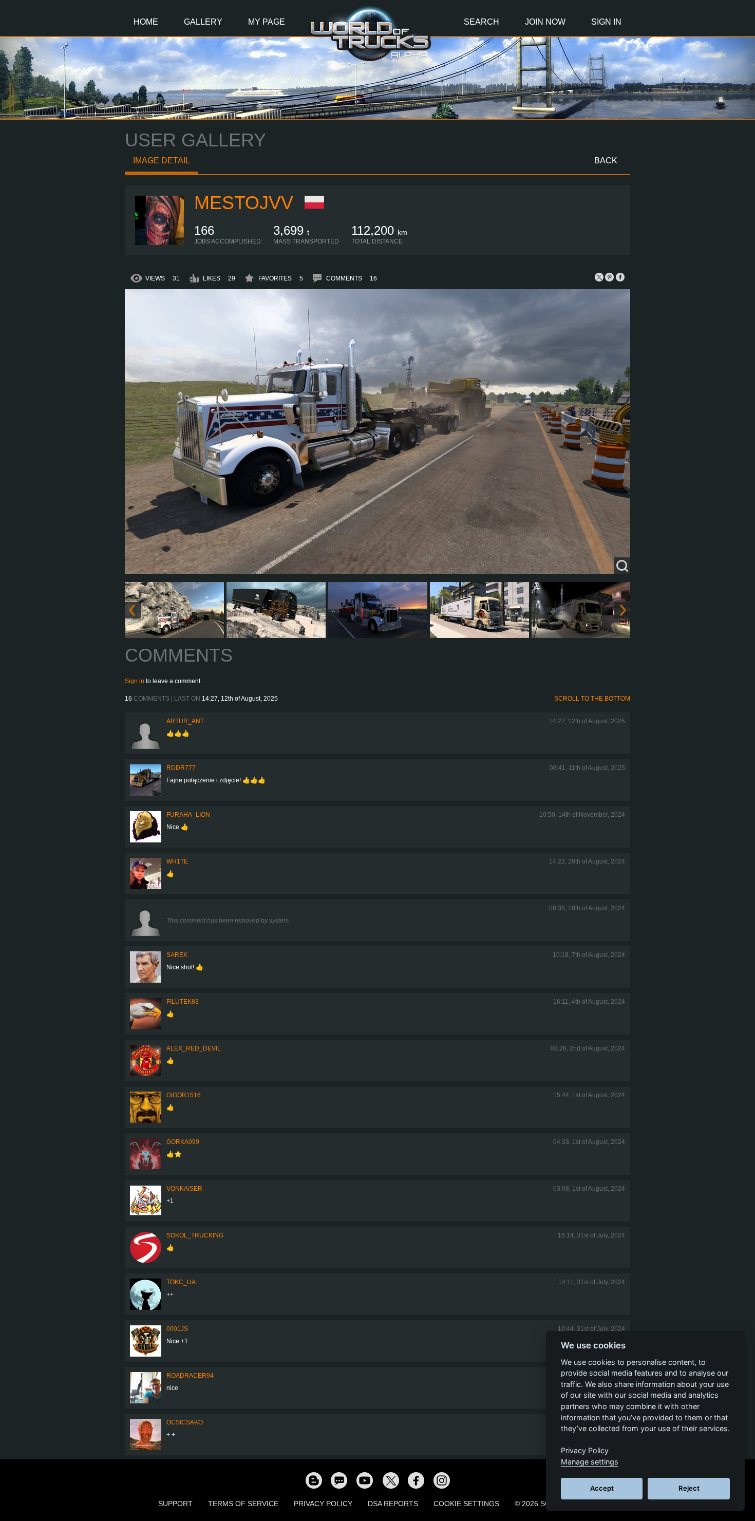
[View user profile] (159, 243)
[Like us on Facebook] (416, 1480)
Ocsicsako (184, 1422)
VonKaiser (184, 1188)
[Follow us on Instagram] (441, 1480)
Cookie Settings (466, 1503)
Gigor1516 (183, 1095)
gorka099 (182, 1142)
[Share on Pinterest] (610, 277)
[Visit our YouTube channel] (364, 1480)
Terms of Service (243, 1503)
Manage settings (589, 1461)
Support (175, 1503)
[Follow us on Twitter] (390, 1480)
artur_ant (185, 721)
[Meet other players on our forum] (339, 1480)
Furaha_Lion (188, 814)
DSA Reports (393, 1503)
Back (605, 160)
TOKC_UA (181, 1282)
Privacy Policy (323, 1503)
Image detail (161, 160)
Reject (689, 1488)
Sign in (134, 681)
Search (481, 21)
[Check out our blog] (313, 1480)
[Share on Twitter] (599, 277)
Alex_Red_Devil (193, 1048)
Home (146, 21)
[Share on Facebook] (620, 277)
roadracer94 (190, 1375)
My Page (266, 21)
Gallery (203, 21)
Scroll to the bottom (592, 698)
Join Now (545, 21)
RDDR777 (181, 768)
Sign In (606, 21)
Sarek (176, 955)
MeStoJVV (243, 202)
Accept (602, 1488)
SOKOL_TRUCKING (194, 1235)
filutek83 (182, 1001)
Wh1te (177, 861)
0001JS (177, 1328)
